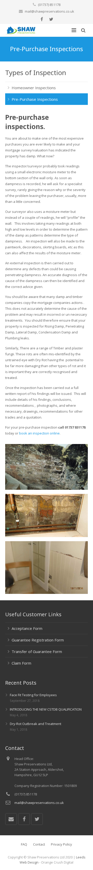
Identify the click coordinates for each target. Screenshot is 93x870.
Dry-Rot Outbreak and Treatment (35, 723)
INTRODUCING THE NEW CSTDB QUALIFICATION (46, 709)
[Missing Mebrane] (46, 535)
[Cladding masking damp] (46, 592)
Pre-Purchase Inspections (35, 99)
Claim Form (21, 663)
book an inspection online (39, 433)
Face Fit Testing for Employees (33, 695)
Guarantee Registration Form (38, 639)
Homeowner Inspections (34, 87)
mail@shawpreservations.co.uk (49, 11)
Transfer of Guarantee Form (37, 651)
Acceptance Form (27, 628)
